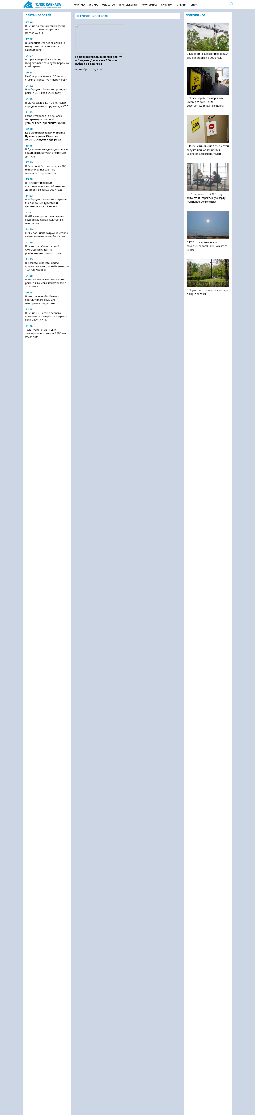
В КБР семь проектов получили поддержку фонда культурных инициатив (44, 219)
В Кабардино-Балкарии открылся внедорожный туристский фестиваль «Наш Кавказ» (46, 203)
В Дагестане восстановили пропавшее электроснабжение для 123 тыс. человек (47, 266)
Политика (79, 4)
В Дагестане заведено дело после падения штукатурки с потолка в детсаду (46, 153)
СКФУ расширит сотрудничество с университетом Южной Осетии (46, 234)
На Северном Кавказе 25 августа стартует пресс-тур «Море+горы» (46, 77)
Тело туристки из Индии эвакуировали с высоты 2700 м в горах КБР (45, 333)
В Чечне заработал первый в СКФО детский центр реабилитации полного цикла (43, 249)
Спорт (194, 4)
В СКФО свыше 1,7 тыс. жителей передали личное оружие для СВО (47, 104)
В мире (93, 4)
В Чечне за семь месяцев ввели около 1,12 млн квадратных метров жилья (45, 29)
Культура (166, 4)
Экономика (149, 4)
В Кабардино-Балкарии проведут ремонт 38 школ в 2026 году (46, 91)
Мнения (181, 4)
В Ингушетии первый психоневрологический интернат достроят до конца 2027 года (46, 186)
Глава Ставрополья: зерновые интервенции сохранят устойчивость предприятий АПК (45, 119)
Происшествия (128, 4)
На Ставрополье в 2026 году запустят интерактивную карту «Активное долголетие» (206, 197)
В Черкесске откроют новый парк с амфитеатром (207, 292)
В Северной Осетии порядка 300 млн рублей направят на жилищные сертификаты (45, 169)
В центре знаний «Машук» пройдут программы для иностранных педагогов (42, 299)
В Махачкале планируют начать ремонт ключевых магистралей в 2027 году (45, 283)
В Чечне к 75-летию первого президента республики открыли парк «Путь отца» (46, 316)
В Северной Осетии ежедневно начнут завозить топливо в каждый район (45, 46)
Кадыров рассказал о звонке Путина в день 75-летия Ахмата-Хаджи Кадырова (45, 136)
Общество (108, 4)
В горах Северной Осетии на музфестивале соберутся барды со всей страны (47, 63)
